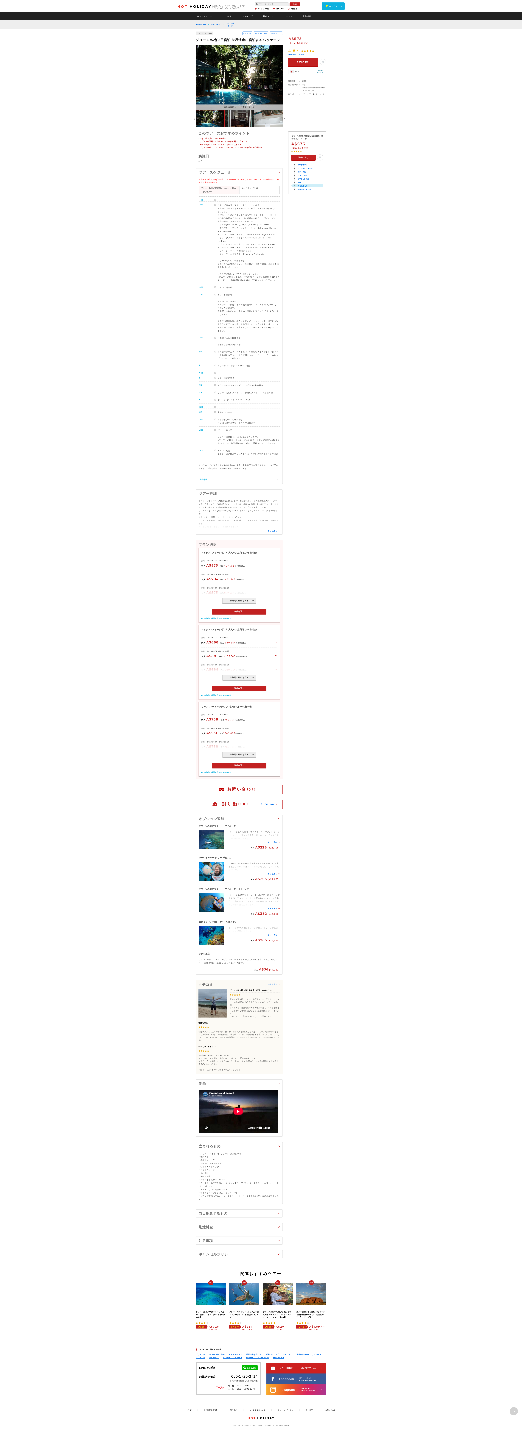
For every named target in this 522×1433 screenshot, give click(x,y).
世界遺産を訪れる (253, 1354)
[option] (239, 77)
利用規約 (233, 1410)
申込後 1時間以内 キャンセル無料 (217, 618)
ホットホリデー (201, 24)
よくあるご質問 (263, 9)
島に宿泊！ (214, 1358)
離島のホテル (278, 1358)
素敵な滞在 (203, 1023)
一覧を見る (272, 984)
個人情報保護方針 (211, 1410)
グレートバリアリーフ (232, 1358)
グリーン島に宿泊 (261, 33)
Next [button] (284, 119)
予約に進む (303, 62)
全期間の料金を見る (239, 600)
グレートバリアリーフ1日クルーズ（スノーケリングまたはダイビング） (244, 1314)
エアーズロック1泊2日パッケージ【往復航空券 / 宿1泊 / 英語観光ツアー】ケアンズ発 (310, 1314)
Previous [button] (194, 119)
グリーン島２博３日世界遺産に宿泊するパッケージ (252, 990)
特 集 (229, 16)
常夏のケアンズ (272, 1354)
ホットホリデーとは (207, 16)
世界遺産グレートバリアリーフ (307, 1354)
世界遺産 (307, 16)
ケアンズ (229, 26)
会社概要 (309, 1410)
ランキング (247, 16)
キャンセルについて (257, 1410)
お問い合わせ (241, 789)
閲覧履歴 (294, 9)
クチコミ (288, 16)
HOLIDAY (194, 6)
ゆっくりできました (207, 1046)
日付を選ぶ (239, 611)
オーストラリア (216, 24)
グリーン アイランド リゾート (313, 94)
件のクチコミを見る (296, 54)
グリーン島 (230, 23)
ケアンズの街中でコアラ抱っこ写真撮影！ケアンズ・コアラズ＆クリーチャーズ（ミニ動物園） (277, 1314)
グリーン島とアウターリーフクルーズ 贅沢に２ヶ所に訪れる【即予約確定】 (210, 1314)
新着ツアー (268, 16)
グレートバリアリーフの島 (257, 1358)
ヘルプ (189, 1410)
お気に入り (280, 9)
